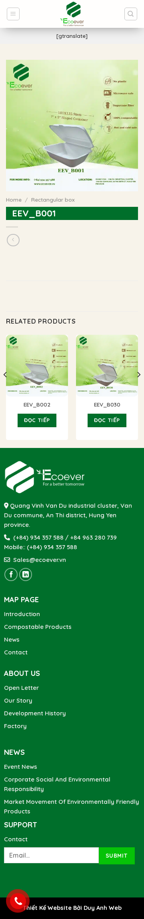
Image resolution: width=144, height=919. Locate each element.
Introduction (22, 614)
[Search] (131, 14)
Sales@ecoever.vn (38, 560)
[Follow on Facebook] (11, 574)
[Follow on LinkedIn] (25, 574)
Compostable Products (38, 626)
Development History (35, 713)
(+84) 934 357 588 (52, 547)
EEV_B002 (37, 404)
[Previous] (6, 390)
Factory (15, 726)
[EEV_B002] (37, 366)
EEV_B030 (107, 404)
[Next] (138, 390)
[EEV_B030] (107, 366)
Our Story (18, 700)
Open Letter (21, 687)
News (12, 639)
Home (14, 199)
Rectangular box (53, 199)
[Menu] (13, 14)
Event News (20, 766)
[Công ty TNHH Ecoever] (72, 14)
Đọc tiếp (37, 420)
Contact (16, 652)
